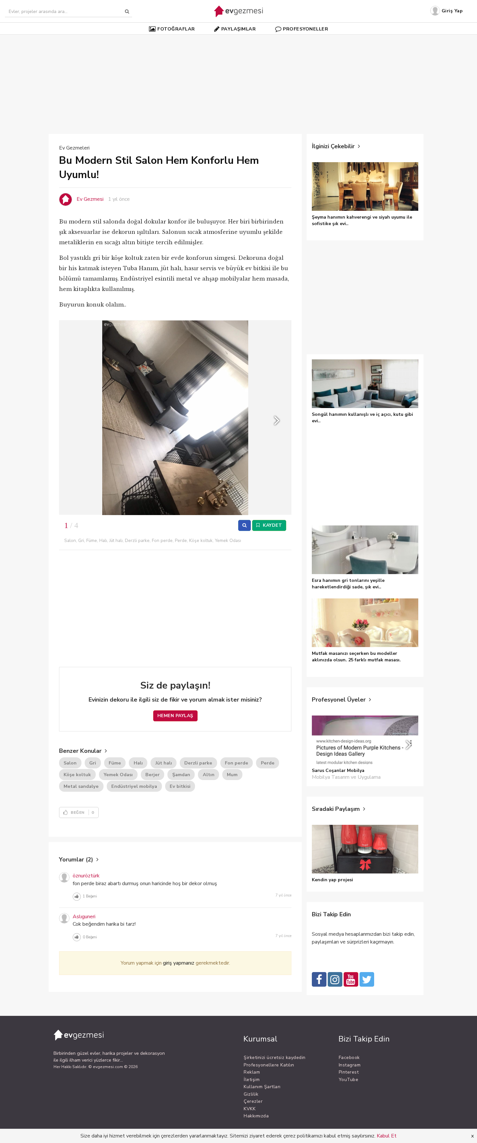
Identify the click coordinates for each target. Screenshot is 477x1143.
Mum (232, 774)
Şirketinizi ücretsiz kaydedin (275, 1057)
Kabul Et (387, 1135)
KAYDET (272, 525)
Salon (70, 763)
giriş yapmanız (178, 963)
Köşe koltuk (77, 774)
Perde (268, 763)
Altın (208, 774)
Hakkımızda (256, 1116)
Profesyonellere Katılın (269, 1065)
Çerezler (253, 1101)
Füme (115, 763)
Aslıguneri (84, 916)
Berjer (152, 774)
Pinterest (349, 1072)
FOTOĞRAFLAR (176, 29)
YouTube (349, 1080)
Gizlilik (251, 1094)
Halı (138, 763)
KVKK (249, 1109)
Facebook (349, 1057)
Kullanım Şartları (262, 1087)
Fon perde (236, 763)
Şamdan (181, 774)
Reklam (252, 1072)
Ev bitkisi (180, 786)
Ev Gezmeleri (74, 147)
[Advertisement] (238, 80)
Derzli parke (198, 763)
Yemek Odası (118, 774)
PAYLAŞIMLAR (238, 29)
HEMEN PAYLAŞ (175, 716)
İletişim (252, 1080)
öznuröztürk (86, 875)
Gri (92, 763)
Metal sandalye (81, 786)
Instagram (350, 1065)
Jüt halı (163, 763)
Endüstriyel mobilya (134, 786)
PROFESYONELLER (305, 29)
